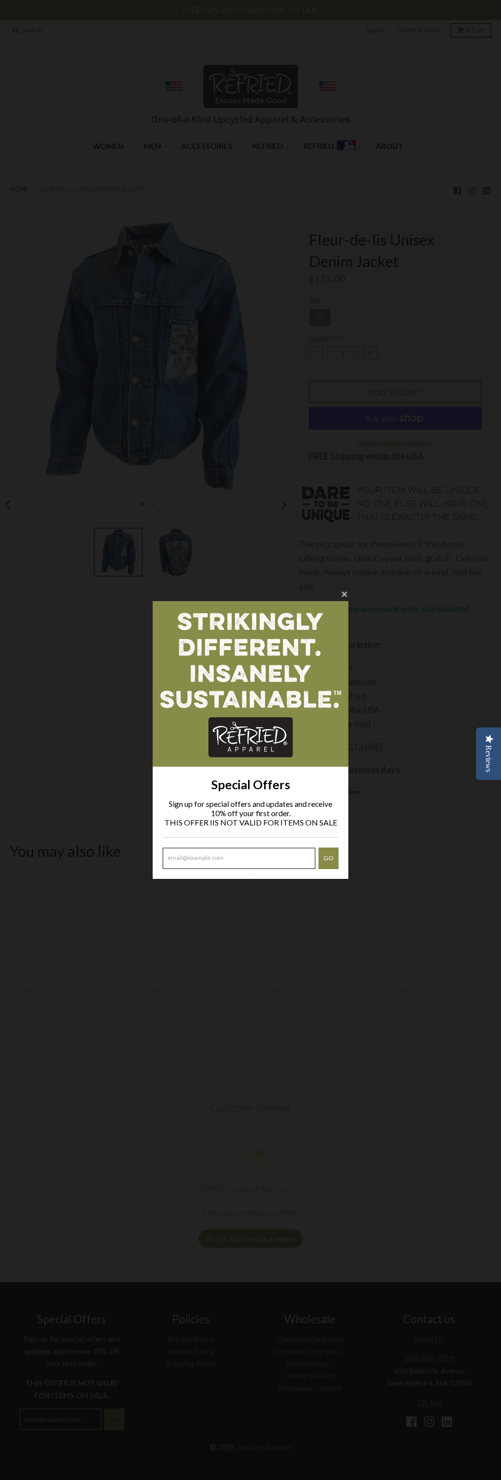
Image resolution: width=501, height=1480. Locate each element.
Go (328, 858)
